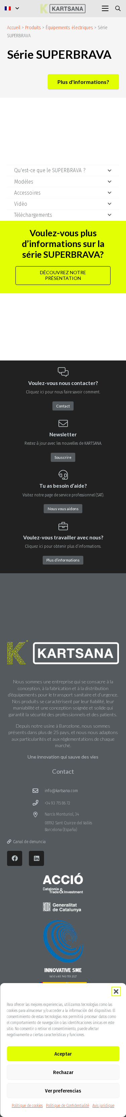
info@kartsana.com (61, 790)
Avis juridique (103, 1105)
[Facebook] (14, 858)
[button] (116, 991)
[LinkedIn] (36, 858)
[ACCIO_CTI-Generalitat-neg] (63, 893)
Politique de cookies (27, 1105)
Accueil (13, 28)
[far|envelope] (38, 791)
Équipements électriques (69, 28)
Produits (33, 28)
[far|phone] (38, 803)
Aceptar (63, 1054)
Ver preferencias (63, 1091)
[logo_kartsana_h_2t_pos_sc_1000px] (63, 8)
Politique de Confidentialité (67, 1105)
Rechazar (63, 1072)
